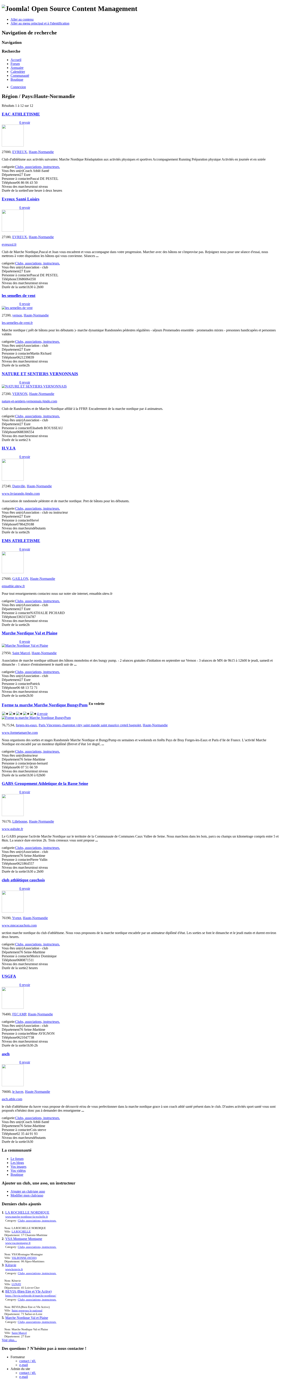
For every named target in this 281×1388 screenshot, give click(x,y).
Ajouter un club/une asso (28, 1191)
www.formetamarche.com (20, 732)
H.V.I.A (9, 448)
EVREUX (19, 152)
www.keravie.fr (14, 1269)
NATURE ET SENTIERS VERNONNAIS (40, 374)
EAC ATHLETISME (21, 114)
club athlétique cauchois (23, 880)
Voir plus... (9, 1340)
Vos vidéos (18, 1170)
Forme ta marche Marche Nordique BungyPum (45, 705)
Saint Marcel (21, 653)
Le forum (17, 1159)
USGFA (9, 976)
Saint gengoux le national (27, 1310)
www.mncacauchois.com (19, 925)
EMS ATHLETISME (21, 540)
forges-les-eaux (26, 725)
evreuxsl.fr (9, 244)
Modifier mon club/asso (27, 1195)
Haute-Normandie (41, 152)
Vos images (18, 1166)
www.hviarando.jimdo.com (21, 493)
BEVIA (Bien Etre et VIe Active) (28, 1291)
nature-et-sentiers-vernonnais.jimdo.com (29, 401)
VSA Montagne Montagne (23, 1239)
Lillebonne (19, 821)
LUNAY (16, 1284)
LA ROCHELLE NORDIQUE (27, 1212)
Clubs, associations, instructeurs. (37, 167)
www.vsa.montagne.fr (18, 1243)
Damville (18, 486)
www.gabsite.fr (12, 829)
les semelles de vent (18, 295)
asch (6, 1054)
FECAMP (19, 1014)
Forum (15, 64)
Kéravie (10, 1265)
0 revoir (24, 122)
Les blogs (17, 1163)
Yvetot (16, 918)
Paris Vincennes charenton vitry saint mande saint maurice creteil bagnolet (90, 725)
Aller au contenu (22, 19)
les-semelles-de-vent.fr (17, 323)
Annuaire (17, 68)
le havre (17, 1091)
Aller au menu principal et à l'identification (40, 23)
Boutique (17, 79)
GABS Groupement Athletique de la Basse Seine (45, 783)
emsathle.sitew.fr (13, 586)
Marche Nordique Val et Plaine (29, 633)
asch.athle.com (12, 1099)
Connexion (18, 87)
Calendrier (18, 71)
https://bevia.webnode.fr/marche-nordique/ (30, 1295)
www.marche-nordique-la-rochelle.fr (26, 1216)
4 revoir (42, 714)
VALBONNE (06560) (24, 1257)
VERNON (19, 394)
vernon (17, 315)
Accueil (16, 60)
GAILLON (20, 579)
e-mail (23, 1365)
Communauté (20, 75)
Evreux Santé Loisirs (20, 199)
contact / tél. (27, 1361)
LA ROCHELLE (21, 1231)
